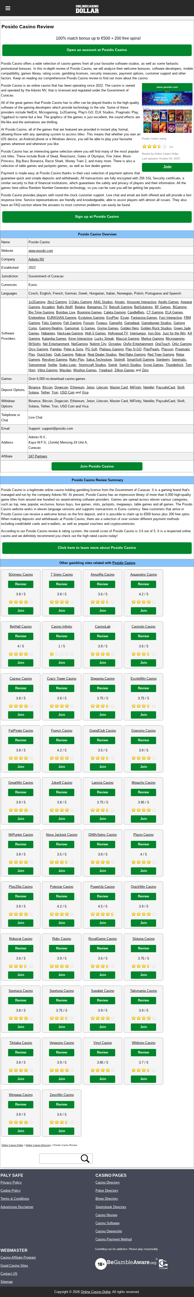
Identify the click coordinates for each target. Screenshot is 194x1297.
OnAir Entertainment (138, 344)
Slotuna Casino (143, 939)
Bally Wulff (65, 307)
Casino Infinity (61, 626)
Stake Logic (68, 365)
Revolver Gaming (54, 359)
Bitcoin (47, 387)
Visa (85, 392)
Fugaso (101, 323)
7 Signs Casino (62, 574)
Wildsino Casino (143, 1043)
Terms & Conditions (15, 1199)
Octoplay (114, 344)
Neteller (148, 387)
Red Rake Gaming (132, 354)
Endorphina (37, 318)
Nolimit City (98, 344)
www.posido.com (167, 87)
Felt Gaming (72, 323)
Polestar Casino (61, 887)
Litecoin (102, 387)
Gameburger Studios (156, 323)
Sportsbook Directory (110, 1207)
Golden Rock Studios (156, 328)
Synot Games (153, 365)
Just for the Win (174, 333)
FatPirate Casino (21, 730)
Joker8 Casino (61, 783)
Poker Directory (106, 1190)
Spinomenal (37, 365)
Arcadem (48, 307)
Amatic (120, 302)
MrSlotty (35, 344)
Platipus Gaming (111, 349)
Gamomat (72, 328)
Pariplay (56, 349)
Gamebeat (131, 323)
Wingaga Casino (21, 1095)
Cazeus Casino (21, 678)
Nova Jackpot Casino (61, 835)
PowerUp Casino (102, 887)
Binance (34, 387)
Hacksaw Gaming (70, 333)
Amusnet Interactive (141, 302)
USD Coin (67, 392)
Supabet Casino (102, 991)
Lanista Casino (102, 783)
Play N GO (133, 349)
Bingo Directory (106, 1199)
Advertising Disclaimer (17, 1207)
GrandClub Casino (102, 730)
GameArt (115, 323)
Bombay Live (65, 312)
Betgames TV (97, 307)
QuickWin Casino (143, 887)
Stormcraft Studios (92, 365)
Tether (45, 392)
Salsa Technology (99, 359)
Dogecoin (61, 387)
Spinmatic (179, 359)
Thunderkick (174, 365)
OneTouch (162, 344)
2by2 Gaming (57, 302)
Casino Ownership (108, 1231)
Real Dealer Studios (102, 354)
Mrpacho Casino (143, 783)
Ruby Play (76, 359)
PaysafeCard (165, 387)
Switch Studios (130, 365)
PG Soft (91, 349)
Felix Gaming (51, 323)
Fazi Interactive (170, 318)
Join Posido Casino (97, 466)
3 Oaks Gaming (80, 302)
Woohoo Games (85, 370)
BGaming (179, 307)
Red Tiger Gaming (161, 354)
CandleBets (136, 312)
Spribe (52, 365)
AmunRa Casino (102, 574)
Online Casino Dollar (95, 1292)
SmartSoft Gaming (140, 359)
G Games (88, 328)
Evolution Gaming (91, 318)
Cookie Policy (11, 1190)
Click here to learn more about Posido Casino (97, 548)
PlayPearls (151, 349)
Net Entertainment (56, 344)
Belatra (80, 307)
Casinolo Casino (143, 626)
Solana (34, 392)
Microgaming (175, 338)
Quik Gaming (63, 354)
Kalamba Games (54, 338)
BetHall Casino (21, 626)
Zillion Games (124, 370)
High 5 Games (95, 333)
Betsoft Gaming (120, 307)
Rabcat (80, 354)
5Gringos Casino (21, 574)
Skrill (180, 387)
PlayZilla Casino (21, 887)
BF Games (163, 307)
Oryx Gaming (38, 349)
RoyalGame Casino (102, 939)
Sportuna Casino (62, 991)
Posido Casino (123, 563)
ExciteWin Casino (144, 678)
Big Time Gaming (41, 312)
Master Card (119, 387)
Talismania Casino (143, 991)
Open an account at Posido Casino (97, 50)
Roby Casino (61, 939)
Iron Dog (154, 333)
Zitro (145, 370)
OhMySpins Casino (102, 835)
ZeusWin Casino (62, 1095)
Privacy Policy (11, 1182)
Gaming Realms (51, 328)
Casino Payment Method (113, 1239)
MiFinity (135, 387)
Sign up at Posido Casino (97, 216)
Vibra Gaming (47, 370)
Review (20, 584)
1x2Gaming (37, 302)
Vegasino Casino (62, 1043)
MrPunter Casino (21, 835)
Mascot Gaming (127, 338)
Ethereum (77, 387)
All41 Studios (103, 302)
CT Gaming (155, 312)
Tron (55, 392)
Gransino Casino (143, 730)
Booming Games (89, 312)
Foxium (88, 323)
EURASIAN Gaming (61, 318)
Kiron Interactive (80, 338)
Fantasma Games (144, 318)
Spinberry (163, 359)
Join (167, 167)
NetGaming (79, 344)
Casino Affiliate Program (18, 1257)
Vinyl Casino (102, 1043)
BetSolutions (143, 307)
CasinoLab (102, 626)
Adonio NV (36, 259)
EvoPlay (112, 318)
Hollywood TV (118, 333)
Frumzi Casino (61, 730)
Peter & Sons (73, 349)
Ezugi (124, 318)
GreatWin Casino (20, 783)
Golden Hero (129, 328)
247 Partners (38, 456)
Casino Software (107, 1223)
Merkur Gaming (152, 338)
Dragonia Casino (103, 678)
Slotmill (119, 359)
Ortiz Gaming (181, 344)
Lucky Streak (104, 338)
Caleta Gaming (115, 312)
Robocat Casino (20, 939)
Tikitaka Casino (20, 1043)
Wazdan (65, 370)
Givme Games (107, 328)
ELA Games (174, 312)
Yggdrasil (105, 370)
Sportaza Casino (21, 991)
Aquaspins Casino (143, 574)
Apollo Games (168, 302)
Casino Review (106, 1215)
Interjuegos (138, 333)
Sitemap (7, 1282)
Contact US (9, 1274)
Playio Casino (143, 835)
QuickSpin (44, 354)
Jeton (90, 387)
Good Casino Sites (14, 1265)
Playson (167, 349)
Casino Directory (107, 1182)
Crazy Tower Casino (61, 678)
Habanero (48, 333)
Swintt (112, 365)
